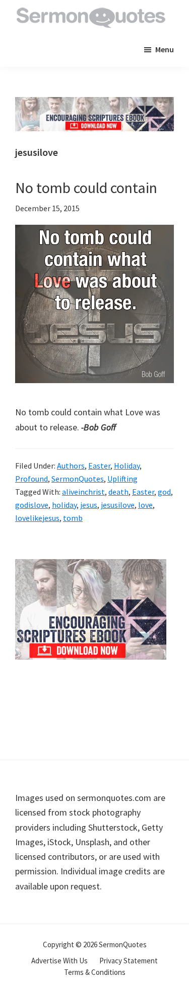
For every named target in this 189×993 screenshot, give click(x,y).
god (164, 492)
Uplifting (122, 479)
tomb (73, 518)
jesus (88, 505)
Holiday (127, 466)
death (118, 492)
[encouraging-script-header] (94, 104)
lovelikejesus (37, 518)
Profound (31, 479)
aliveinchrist (83, 492)
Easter (99, 466)
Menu (164, 49)
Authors (71, 466)
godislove (31, 505)
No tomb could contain (86, 187)
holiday (64, 505)
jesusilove (118, 505)
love (145, 505)
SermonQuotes (77, 479)
